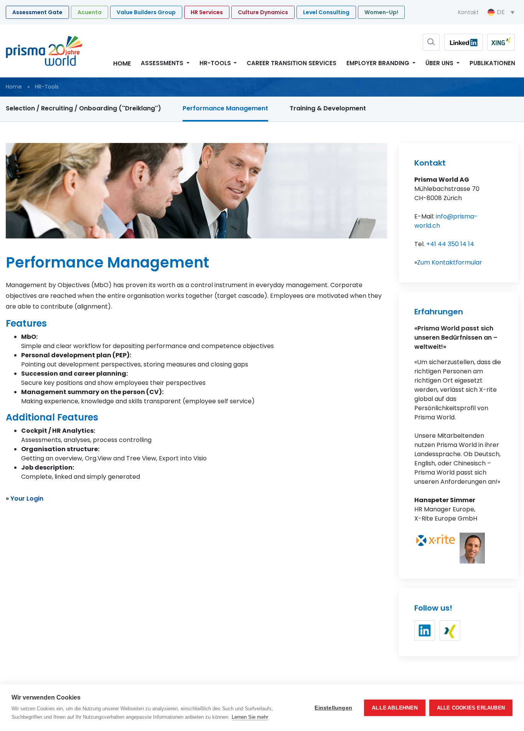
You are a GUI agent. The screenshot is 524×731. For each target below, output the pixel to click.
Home (122, 63)
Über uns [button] (440, 63)
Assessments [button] (163, 63)
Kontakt (468, 12)
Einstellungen (333, 708)
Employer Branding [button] (378, 63)
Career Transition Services (291, 63)
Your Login (26, 498)
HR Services (207, 12)
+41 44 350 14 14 (450, 244)
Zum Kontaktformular (449, 262)
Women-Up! (381, 12)
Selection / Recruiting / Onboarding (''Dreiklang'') (83, 108)
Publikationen (492, 63)
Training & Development (328, 108)
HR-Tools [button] (215, 63)
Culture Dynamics (263, 12)
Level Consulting (326, 12)
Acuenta (89, 12)
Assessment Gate (37, 12)
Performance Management (225, 108)
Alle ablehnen (395, 708)
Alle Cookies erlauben (471, 708)
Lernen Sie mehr (250, 717)
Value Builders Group (146, 12)
